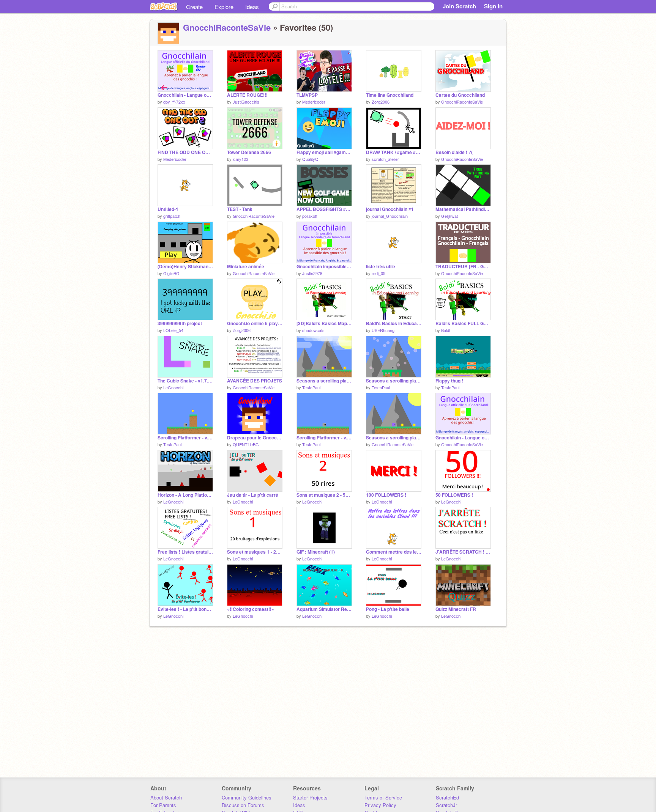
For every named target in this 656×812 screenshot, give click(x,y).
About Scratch (166, 797)
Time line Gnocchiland (389, 95)
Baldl (445, 330)
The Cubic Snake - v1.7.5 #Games (185, 381)
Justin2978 (312, 273)
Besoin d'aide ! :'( (454, 152)
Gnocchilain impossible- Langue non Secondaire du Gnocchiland (324, 266)
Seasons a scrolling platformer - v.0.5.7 (324, 381)
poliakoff (309, 216)
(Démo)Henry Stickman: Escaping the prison (185, 266)
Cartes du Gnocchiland (460, 95)
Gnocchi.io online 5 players (254, 323)
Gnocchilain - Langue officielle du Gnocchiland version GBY (185, 95)
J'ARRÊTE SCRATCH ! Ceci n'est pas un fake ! (463, 552)
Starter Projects (310, 797)
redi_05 (378, 273)
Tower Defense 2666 (249, 152)
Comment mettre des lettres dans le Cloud (393, 552)
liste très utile (380, 266)
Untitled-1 (168, 209)
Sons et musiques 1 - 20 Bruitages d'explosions (254, 552)
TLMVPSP (307, 95)
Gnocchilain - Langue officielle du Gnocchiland (463, 437)
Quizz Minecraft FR (455, 609)
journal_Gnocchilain (390, 216)
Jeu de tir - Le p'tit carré (252, 495)
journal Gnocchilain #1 (390, 209)
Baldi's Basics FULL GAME (463, 323)
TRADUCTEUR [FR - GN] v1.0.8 (463, 266)
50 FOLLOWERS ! (454, 495)
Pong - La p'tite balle (387, 609)
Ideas (252, 7)
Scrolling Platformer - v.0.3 (324, 437)
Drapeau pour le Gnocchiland (254, 437)
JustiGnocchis (246, 102)
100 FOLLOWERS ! (386, 495)
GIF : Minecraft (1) (315, 552)
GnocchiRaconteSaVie (227, 27)
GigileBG (171, 273)
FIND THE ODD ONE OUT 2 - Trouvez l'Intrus (185, 152)
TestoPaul (311, 387)
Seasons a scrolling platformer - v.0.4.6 (393, 437)
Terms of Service (383, 797)
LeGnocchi (173, 387)
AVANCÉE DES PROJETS (254, 381)
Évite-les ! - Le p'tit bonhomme (185, 609)
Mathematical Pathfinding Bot (463, 209)
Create (194, 7)
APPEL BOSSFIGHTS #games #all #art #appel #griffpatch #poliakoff (324, 209)
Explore (223, 7)
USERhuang (383, 330)
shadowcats (313, 330)
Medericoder (313, 102)
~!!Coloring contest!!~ (250, 609)
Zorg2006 (381, 102)
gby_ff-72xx (174, 102)
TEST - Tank (239, 209)
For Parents (163, 805)
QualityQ (310, 159)
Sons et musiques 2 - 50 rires (324, 495)
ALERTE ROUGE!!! (247, 95)
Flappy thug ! (449, 381)
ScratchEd (447, 797)
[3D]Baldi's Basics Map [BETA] (324, 323)
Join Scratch (459, 6)
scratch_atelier (385, 159)
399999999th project (180, 323)
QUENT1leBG (246, 444)
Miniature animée (245, 266)
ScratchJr (446, 805)
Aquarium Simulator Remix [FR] (324, 609)
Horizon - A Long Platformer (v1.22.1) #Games (185, 495)
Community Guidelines (246, 797)
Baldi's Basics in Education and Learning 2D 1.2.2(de (393, 323)
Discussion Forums (243, 805)
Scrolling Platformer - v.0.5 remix (185, 437)
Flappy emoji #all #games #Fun (324, 152)
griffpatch (171, 216)
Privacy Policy (380, 805)
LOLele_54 (173, 330)
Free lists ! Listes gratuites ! (185, 552)
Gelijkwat (449, 216)
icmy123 (240, 159)
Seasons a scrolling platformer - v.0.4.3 (393, 381)
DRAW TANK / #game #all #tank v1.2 (393, 152)
